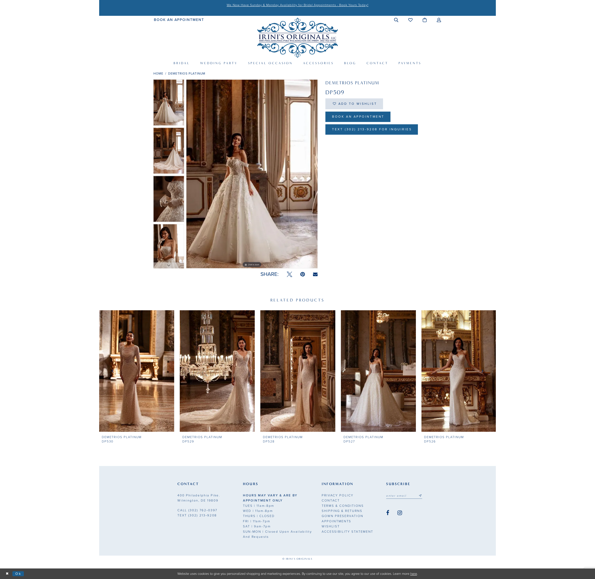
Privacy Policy (338, 495)
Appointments (336, 521)
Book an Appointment (358, 117)
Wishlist (331, 526)
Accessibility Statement (347, 532)
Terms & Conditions (343, 506)
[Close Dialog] (7, 574)
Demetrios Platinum (186, 73)
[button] (396, 20)
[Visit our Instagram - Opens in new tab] (399, 513)
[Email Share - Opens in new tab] (315, 274)
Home (158, 73)
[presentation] (136, 371)
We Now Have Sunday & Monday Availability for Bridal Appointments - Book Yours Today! (297, 5)
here (413, 574)
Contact (331, 500)
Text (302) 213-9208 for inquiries (372, 129)
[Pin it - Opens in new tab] (302, 274)
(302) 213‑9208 (197, 515)
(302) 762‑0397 (197, 510)
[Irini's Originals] (297, 37)
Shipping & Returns (342, 511)
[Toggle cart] (425, 20)
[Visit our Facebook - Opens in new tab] (387, 513)
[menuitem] (179, 20)
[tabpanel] (168, 104)
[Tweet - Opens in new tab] (289, 274)
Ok (18, 574)
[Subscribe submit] (420, 496)
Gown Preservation (342, 516)
